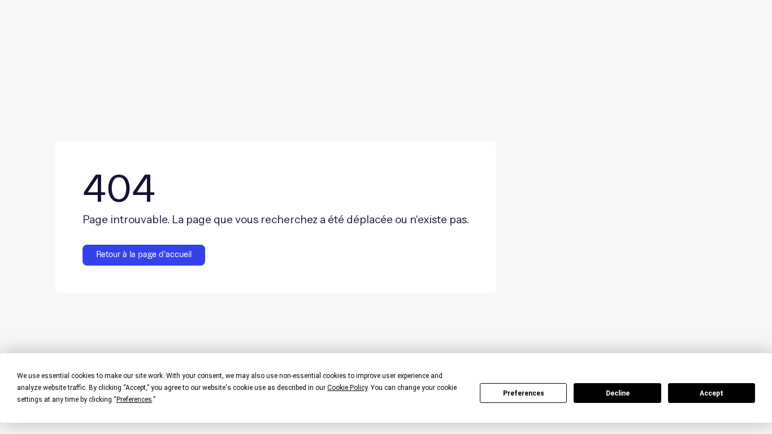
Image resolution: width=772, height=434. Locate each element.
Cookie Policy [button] (347, 388)
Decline (618, 393)
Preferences (523, 393)
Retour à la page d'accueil (144, 255)
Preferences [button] (134, 399)
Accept (711, 393)
